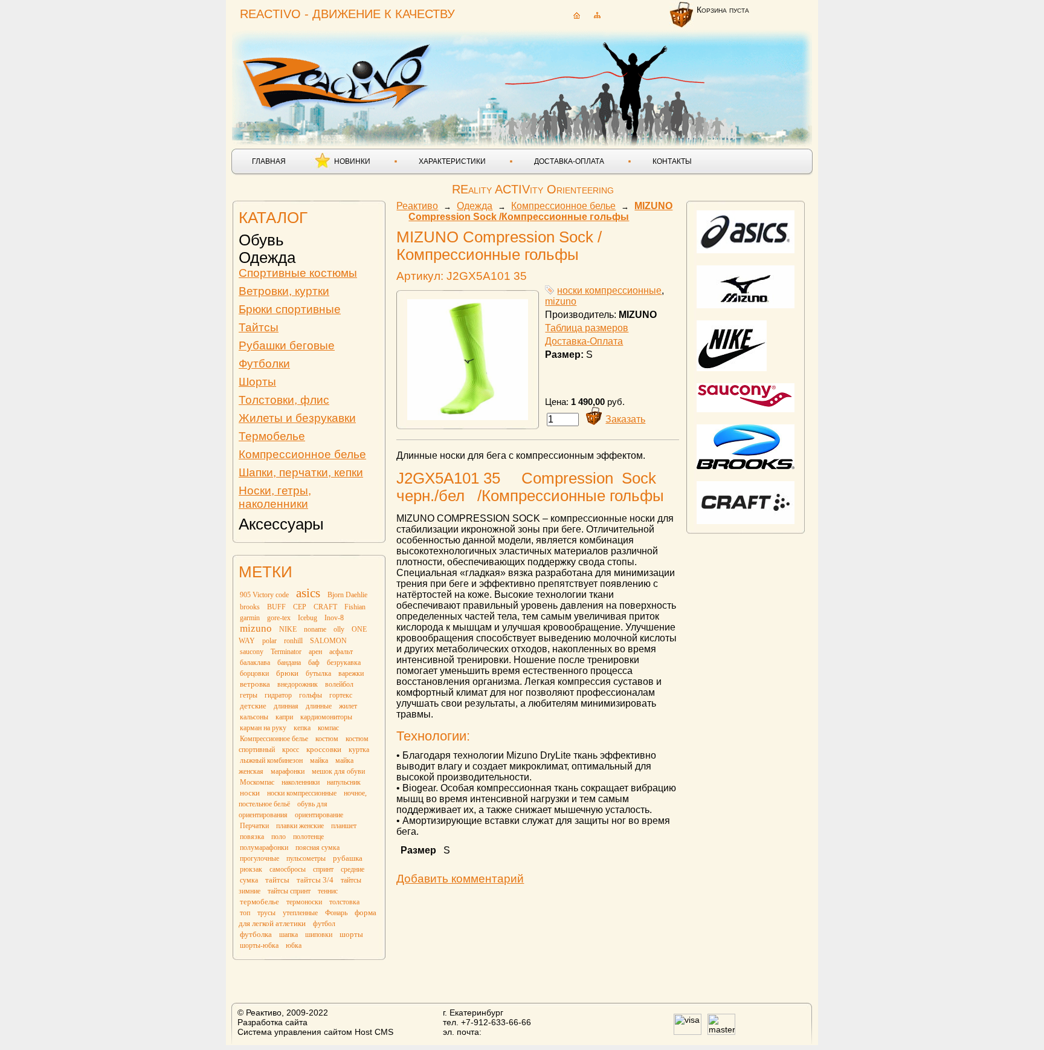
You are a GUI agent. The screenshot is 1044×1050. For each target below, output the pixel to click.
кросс (290, 749)
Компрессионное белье (302, 454)
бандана (289, 662)
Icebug (307, 618)
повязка (252, 836)
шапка (288, 934)
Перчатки (254, 826)
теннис (328, 891)
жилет (348, 706)
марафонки (287, 771)
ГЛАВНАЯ (269, 161)
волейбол (339, 684)
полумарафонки (264, 847)
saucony (251, 651)
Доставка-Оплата (584, 341)
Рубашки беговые (287, 345)
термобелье (259, 901)
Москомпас (257, 782)
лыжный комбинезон (271, 760)
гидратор (278, 695)
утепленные (300, 913)
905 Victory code (264, 595)
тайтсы (277, 879)
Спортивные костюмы (298, 273)
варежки (351, 673)
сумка (249, 880)
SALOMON (328, 641)
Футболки (264, 363)
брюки (287, 673)
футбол (324, 923)
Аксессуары (281, 524)
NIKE (288, 629)
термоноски (304, 902)
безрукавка (344, 662)
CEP (299, 607)
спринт (323, 869)
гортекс (340, 695)
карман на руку (263, 728)
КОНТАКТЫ (672, 161)
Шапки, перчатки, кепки (301, 472)
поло (278, 836)
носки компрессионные (302, 793)
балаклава (255, 662)
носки (250, 792)
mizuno (256, 628)
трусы (266, 913)
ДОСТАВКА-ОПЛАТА (569, 161)
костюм (326, 738)
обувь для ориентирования (283, 809)
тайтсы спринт (289, 891)
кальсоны (254, 717)
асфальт (341, 651)
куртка (359, 749)
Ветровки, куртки (284, 291)
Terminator (286, 651)
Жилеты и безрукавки (297, 418)
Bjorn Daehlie (347, 595)
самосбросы (287, 869)
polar (269, 641)
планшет (343, 826)
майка (319, 760)
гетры (248, 695)
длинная (286, 706)
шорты (351, 934)
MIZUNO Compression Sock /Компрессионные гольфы (540, 211)
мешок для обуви (338, 771)
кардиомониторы (326, 717)
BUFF (276, 607)
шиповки (318, 934)
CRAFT (325, 607)
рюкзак (251, 869)
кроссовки (323, 749)
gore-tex (279, 618)
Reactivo (338, 76)
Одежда (267, 257)
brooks (250, 607)
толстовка (344, 902)
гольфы (310, 695)
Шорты (257, 381)
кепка (302, 728)
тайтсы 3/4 (315, 879)
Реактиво (417, 206)
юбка (293, 945)
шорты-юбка (259, 945)
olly (339, 629)
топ (245, 913)
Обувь (261, 240)
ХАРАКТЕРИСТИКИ (452, 161)
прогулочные (259, 858)
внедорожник (297, 684)
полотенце (308, 836)
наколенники (301, 782)
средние (352, 869)
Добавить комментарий (460, 878)
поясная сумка (317, 847)
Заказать (625, 419)
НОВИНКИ (352, 161)
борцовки (254, 673)
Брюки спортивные (290, 309)
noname (315, 629)
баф (314, 662)
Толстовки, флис (284, 400)
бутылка (318, 673)
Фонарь (336, 913)
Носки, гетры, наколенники (275, 497)
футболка (256, 934)
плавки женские (300, 826)
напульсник (344, 782)
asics (308, 593)
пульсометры (306, 858)
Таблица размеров (586, 328)
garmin (250, 618)
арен (315, 651)
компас (328, 728)
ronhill (293, 641)
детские (253, 705)
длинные (319, 706)
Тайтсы (259, 327)
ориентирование (319, 815)
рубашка (347, 858)
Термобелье (272, 436)
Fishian (355, 607)
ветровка (255, 684)
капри (284, 717)
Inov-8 (334, 618)
